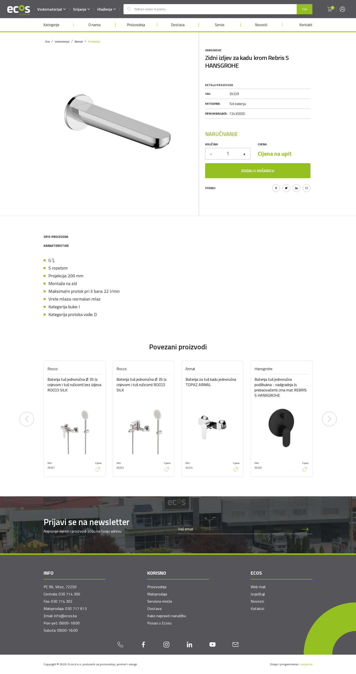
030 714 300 (69, 594)
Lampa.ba (306, 664)
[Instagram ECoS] (166, 644)
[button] (329, 9)
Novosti (261, 25)
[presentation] (26, 419)
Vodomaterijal (49, 9)
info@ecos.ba (65, 616)
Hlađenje (104, 9)
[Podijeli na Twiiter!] (286, 188)
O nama (94, 25)
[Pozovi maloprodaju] (120, 644)
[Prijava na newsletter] (305, 529)
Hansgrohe (213, 50)
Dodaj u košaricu (257, 171)
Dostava (178, 25)
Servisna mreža (159, 601)
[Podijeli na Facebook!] (276, 188)
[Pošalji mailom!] (306, 188)
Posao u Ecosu (159, 623)
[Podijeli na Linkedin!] (296, 188)
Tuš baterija (94, 42)
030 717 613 (76, 608)
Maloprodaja (157, 594)
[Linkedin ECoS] (189, 644)
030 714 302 (61, 601)
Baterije (79, 42)
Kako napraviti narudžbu (166, 616)
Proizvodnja (136, 25)
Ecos (47, 42)
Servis (219, 25)
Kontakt (306, 25)
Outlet (128, 9)
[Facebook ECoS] (143, 644)
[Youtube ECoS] (212, 644)
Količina (211, 144)
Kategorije (51, 25)
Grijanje (79, 9)
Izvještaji (258, 594)
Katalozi (257, 608)
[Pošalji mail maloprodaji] (235, 644)
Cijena (262, 144)
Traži (304, 9)
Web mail (258, 587)
